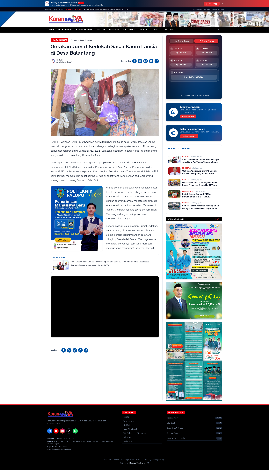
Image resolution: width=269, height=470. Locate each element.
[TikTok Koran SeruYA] (68, 431)
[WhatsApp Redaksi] (75, 431)
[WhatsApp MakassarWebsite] (148, 463)
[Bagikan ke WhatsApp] (145, 61)
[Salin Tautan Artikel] (157, 61)
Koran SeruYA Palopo (175, 428)
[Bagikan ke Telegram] (151, 61)
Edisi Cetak (197, 9)
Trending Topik (172, 433)
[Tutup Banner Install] (222, 3)
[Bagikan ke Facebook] (134, 61)
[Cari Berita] (219, 29)
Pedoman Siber (218, 9)
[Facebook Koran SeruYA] (49, 431)
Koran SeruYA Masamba (176, 438)
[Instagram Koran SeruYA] (62, 431)
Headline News (59, 40)
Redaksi (207, 9)
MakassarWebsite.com (137, 463)
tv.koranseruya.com (190, 107)
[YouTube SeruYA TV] (56, 431)
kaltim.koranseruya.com (192, 129)
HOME (51, 30)
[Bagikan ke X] (140, 61)
